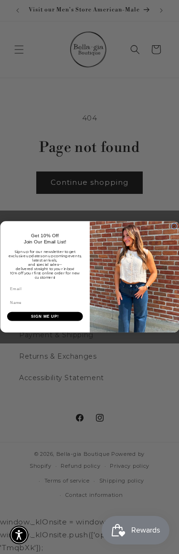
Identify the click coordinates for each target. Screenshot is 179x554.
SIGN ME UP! (45, 316)
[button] (19, 534)
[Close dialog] (174, 226)
